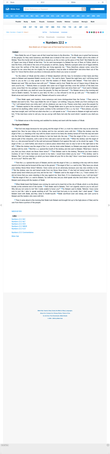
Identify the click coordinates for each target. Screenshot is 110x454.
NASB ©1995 (17, 211)
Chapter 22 (20, 32)
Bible (7, 32)
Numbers (13, 32)
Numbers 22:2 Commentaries (23, 232)
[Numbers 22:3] (107, 210)
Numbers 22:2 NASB (19, 226)
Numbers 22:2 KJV (19, 229)
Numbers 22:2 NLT (18, 222)
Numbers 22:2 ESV (19, 224)
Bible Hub (15, 236)
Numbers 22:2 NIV (18, 219)
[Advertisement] (55, 279)
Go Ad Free (5, 445)
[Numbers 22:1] (2, 210)
